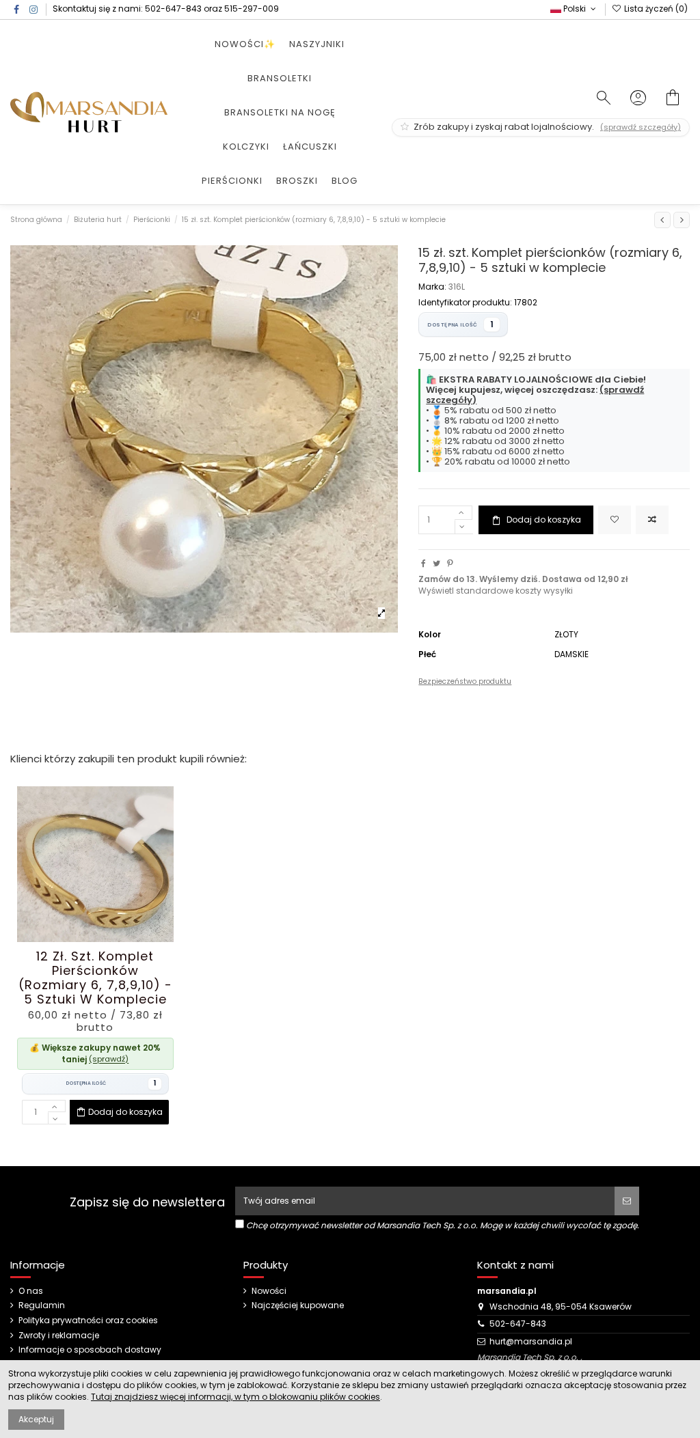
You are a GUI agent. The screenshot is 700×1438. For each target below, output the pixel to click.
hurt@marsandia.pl (530, 1341)
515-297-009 (251, 8)
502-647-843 (173, 8)
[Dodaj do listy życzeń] (614, 520)
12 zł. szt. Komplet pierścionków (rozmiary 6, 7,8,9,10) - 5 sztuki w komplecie (95, 978)
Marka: (432, 286)
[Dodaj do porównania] (652, 520)
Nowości (269, 1291)
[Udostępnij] (423, 563)
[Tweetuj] (436, 563)
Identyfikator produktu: (465, 302)
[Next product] (681, 220)
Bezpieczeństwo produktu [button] (464, 681)
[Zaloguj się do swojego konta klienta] (638, 99)
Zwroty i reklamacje (58, 1335)
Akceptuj (36, 1419)
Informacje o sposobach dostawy (89, 1349)
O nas (30, 1291)
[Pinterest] (450, 563)
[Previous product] (662, 220)
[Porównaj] (95, 938)
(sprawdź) (109, 1059)
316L (456, 286)
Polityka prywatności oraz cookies (88, 1320)
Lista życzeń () (655, 8)
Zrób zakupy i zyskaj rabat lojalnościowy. (546, 126)
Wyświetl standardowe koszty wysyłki (495, 590)
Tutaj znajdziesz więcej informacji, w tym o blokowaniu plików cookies (235, 1396)
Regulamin (41, 1305)
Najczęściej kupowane (298, 1305)
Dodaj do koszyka (544, 519)
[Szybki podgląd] (111, 938)
